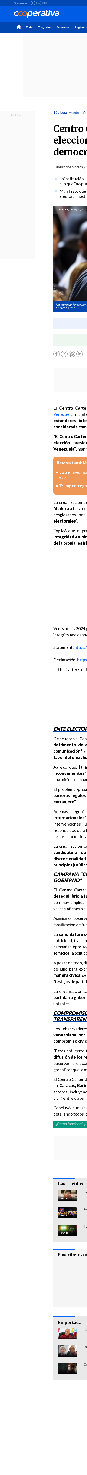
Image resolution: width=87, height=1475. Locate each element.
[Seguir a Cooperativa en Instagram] (44, 3)
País (29, 27)
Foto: (60, 210)
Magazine (45, 27)
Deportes (63, 27)
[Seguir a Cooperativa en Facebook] (33, 3)
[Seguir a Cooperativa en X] (38, 3)
